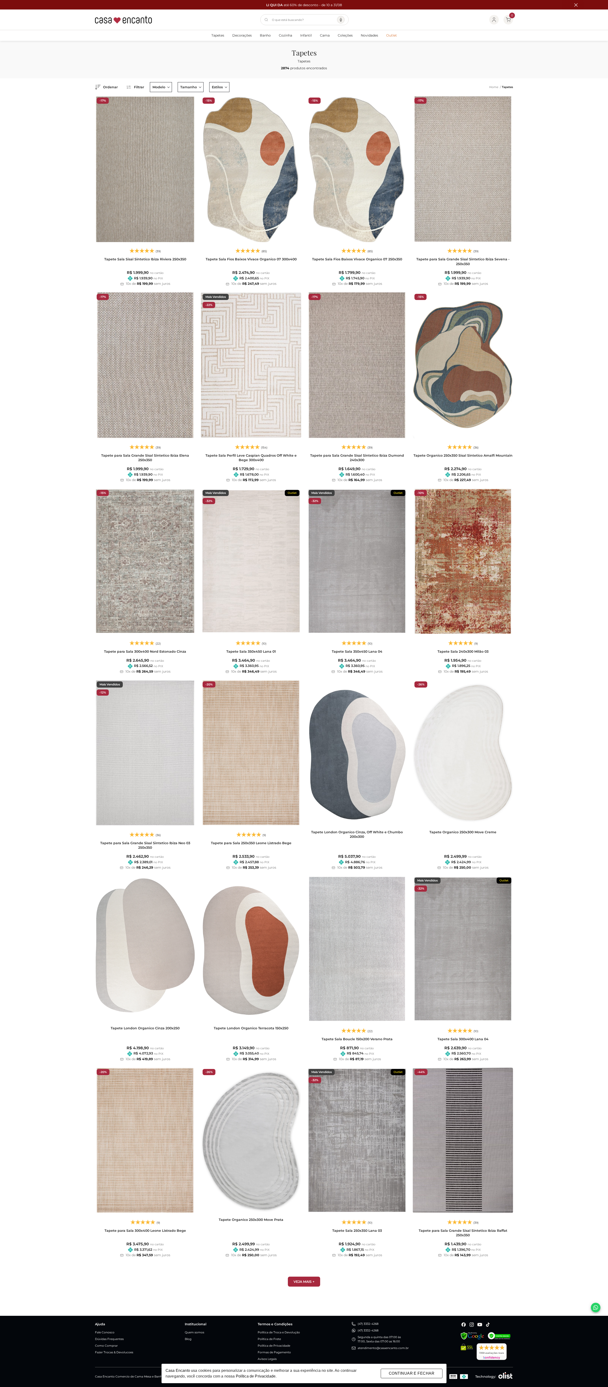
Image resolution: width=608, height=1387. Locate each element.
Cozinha (285, 35)
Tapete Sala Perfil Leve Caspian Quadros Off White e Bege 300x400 (251, 457)
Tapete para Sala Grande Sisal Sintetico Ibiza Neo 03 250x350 (145, 845)
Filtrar (139, 87)
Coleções (345, 35)
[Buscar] (266, 20)
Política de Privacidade (274, 1345)
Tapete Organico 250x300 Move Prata (251, 1220)
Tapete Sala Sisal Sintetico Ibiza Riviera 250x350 (145, 259)
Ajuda (100, 1324)
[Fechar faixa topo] (574, 5)
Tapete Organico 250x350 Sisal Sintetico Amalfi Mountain (463, 455)
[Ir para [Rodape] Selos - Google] (472, 1336)
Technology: (485, 1376)
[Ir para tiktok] (488, 1324)
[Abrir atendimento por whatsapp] (595, 1307)
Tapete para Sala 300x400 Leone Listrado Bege (145, 1230)
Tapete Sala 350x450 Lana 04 (357, 651)
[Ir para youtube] (480, 1324)
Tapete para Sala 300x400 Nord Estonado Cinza (145, 651)
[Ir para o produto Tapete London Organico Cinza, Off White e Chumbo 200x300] (357, 753)
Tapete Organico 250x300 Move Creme (462, 832)
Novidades (369, 35)
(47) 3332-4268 (368, 1324)
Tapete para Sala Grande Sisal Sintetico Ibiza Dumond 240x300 (357, 457)
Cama (325, 35)
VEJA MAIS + (304, 1281)
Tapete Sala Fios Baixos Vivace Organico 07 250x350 (357, 259)
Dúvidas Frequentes (109, 1339)
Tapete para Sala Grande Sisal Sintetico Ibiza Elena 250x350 (145, 457)
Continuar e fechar (411, 1373)
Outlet (391, 35)
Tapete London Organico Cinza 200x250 (145, 1028)
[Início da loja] (123, 19)
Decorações (242, 35)
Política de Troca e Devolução (279, 1332)
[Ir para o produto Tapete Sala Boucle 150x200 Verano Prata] (357, 949)
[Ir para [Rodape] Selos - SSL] (467, 1351)
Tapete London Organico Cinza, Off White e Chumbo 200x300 (357, 834)
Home (495, 87)
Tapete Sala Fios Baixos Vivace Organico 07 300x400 (251, 259)
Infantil (306, 35)
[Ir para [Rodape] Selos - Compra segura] (499, 1336)
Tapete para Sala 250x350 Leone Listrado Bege (251, 843)
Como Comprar (106, 1345)
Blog (188, 1339)
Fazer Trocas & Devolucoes (114, 1352)
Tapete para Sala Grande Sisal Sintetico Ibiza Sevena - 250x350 (462, 261)
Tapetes (217, 35)
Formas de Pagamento (274, 1352)
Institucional (195, 1324)
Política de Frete (269, 1339)
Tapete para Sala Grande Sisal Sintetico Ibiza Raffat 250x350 (463, 1232)
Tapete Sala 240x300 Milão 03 (463, 651)
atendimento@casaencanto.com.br (383, 1348)
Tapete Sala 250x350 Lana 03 (357, 1230)
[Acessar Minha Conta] (494, 19)
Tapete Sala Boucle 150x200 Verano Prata (357, 1039)
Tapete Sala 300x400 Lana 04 (463, 1039)
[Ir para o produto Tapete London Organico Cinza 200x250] (145, 949)
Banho (265, 35)
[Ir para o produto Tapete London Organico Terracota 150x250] (251, 949)
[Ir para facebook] (463, 1324)
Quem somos (194, 1332)
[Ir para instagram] (472, 1324)
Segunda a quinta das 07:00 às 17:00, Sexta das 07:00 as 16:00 (379, 1339)
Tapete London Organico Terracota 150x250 (251, 1028)
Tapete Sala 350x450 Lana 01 (251, 651)
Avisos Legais (267, 1359)
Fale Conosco (104, 1332)
